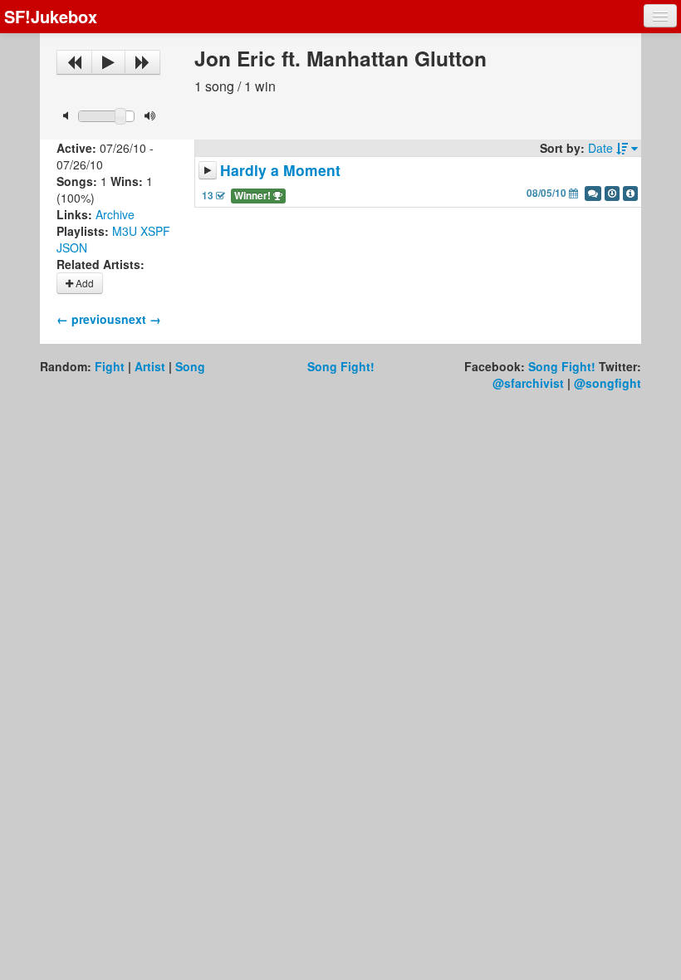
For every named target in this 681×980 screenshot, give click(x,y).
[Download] (612, 193)
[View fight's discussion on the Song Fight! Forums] (593, 193)
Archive (115, 214)
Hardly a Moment (280, 169)
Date (602, 148)
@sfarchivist (528, 383)
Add (83, 283)
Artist (150, 366)
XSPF (155, 231)
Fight (110, 366)
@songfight (607, 383)
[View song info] (630, 193)
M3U (124, 231)
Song (190, 366)
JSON (71, 247)
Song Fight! (341, 366)
